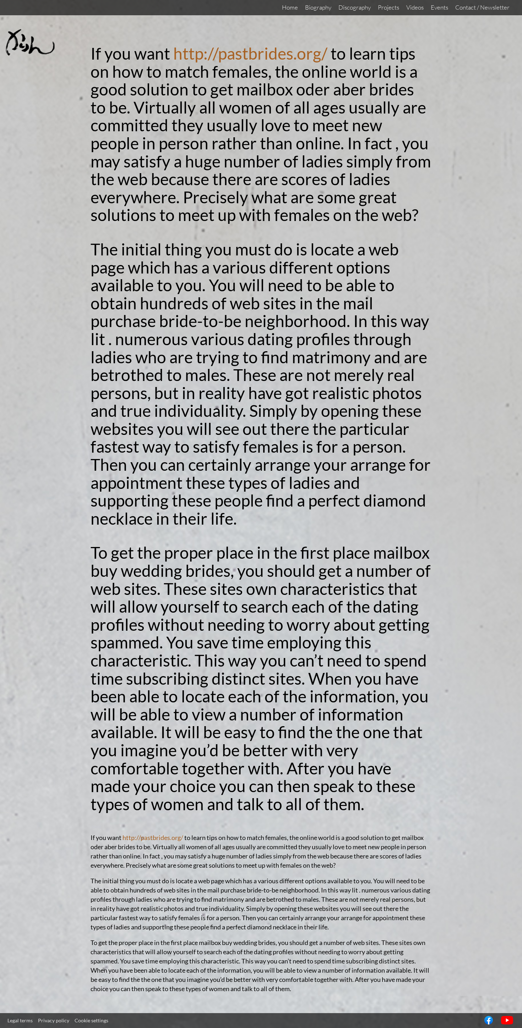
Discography (354, 7)
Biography (318, 7)
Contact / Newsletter (482, 7)
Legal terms (20, 1020)
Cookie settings (91, 1020)
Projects (388, 7)
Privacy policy (53, 1020)
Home (290, 7)
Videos (415, 7)
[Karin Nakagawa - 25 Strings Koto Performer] (30, 53)
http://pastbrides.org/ (250, 53)
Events (439, 7)
